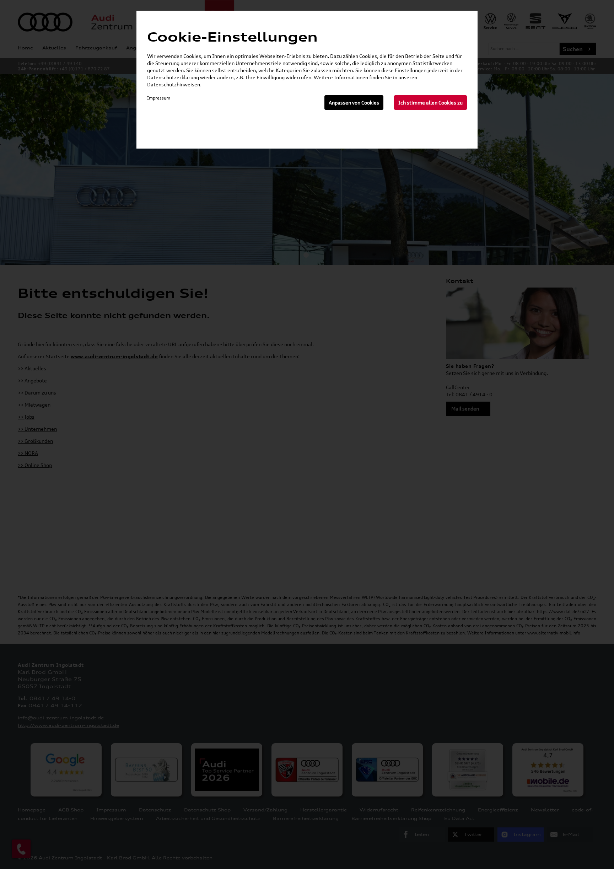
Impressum (158, 98)
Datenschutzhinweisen (173, 84)
